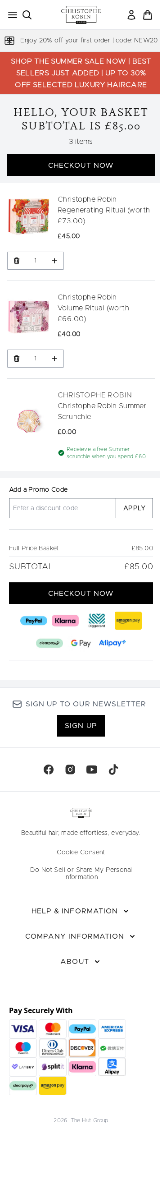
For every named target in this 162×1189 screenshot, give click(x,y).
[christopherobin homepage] (81, 15)
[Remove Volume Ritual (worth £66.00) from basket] (16, 359)
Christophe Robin (87, 199)
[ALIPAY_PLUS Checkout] (112, 643)
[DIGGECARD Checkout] (97, 620)
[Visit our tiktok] (113, 769)
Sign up (81, 725)
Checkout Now (80, 165)
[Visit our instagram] (70, 769)
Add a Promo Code (38, 490)
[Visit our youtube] (92, 769)
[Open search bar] (27, 15)
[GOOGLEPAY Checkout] (81, 643)
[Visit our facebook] (48, 769)
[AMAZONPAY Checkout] (128, 620)
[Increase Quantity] (54, 261)
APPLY (134, 508)
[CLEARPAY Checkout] (49, 643)
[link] (131, 15)
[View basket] (147, 15)
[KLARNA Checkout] (65, 620)
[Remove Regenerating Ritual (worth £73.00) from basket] (16, 261)
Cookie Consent (81, 852)
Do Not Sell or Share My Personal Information (81, 873)
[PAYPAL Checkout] (34, 620)
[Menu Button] (10, 15)
